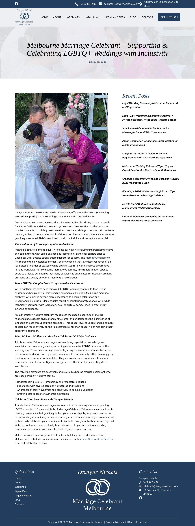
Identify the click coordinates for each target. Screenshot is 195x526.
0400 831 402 (88, 4)
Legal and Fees (115, 17)
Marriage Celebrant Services (93, 439)
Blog (133, 17)
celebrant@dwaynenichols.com (121, 4)
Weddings (73, 17)
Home (44, 17)
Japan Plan (92, 17)
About (57, 17)
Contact (147, 17)
